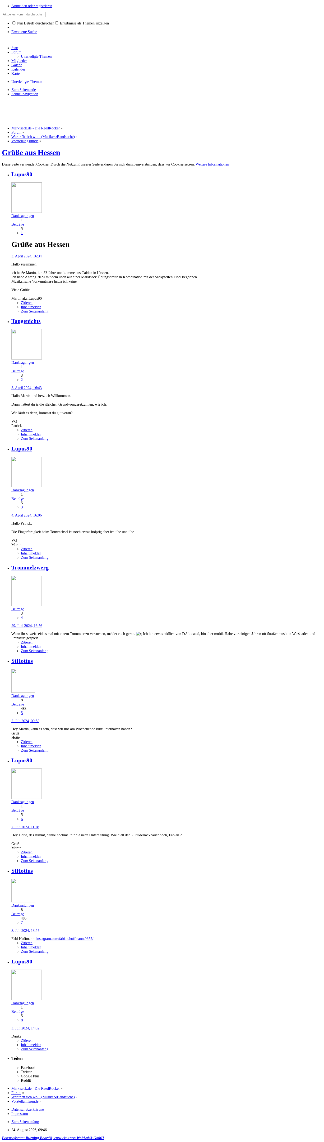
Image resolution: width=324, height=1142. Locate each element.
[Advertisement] (88, 110)
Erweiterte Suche (24, 32)
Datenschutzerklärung (27, 1109)
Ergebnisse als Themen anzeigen (84, 23)
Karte (15, 73)
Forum (16, 52)
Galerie (16, 65)
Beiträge (17, 224)
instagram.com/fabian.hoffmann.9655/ (64, 939)
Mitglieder (19, 61)
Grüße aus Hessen (31, 152)
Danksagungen (22, 216)
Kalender (18, 69)
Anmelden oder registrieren (31, 6)
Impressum (19, 1114)
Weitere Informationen (212, 164)
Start (14, 48)
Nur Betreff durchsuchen (35, 23)
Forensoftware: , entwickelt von (53, 1138)
